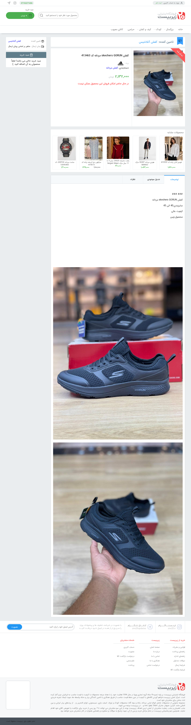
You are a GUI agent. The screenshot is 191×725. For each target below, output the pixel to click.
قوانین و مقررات (178, 647)
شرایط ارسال (180, 665)
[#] (118, 686)
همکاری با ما (155, 660)
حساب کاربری (129, 647)
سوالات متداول (179, 660)
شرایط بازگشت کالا (177, 669)
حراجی (131, 29)
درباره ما (156, 651)
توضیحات (174, 179)
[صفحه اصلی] (162, 15)
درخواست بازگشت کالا (125, 656)
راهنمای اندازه (179, 656)
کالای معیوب (117, 29)
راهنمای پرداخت (178, 651)
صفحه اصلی (155, 647)
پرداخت (131, 665)
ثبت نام (159, 2)
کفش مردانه (112, 68)
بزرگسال (170, 29)
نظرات (132, 179)
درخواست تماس (153, 665)
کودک (158, 29)
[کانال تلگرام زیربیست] (9, 3)
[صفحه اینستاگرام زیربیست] (15, 3)
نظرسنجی (130, 660)
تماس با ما (155, 656)
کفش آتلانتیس (148, 42)
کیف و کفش (145, 29)
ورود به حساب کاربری (171, 2)
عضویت (131, 651)
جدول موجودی (153, 179)
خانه (180, 29)
